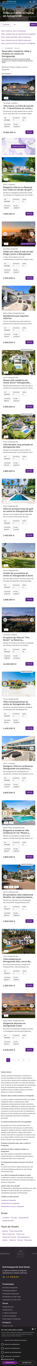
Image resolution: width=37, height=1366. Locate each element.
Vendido (4, 1240)
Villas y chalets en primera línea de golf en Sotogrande (18, 43)
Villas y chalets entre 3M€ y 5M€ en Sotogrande (16, 37)
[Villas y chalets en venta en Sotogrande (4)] (29, 1060)
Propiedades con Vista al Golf (11, 1300)
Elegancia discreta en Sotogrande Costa (14, 1024)
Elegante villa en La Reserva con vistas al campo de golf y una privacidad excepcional (18, 188)
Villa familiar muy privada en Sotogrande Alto (18, 445)
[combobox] (33, 1329)
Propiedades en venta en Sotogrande (12, 1206)
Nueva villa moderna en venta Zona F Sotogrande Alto (16, 381)
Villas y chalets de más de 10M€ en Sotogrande (16, 40)
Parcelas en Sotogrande (8, 1200)
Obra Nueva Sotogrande (9, 1287)
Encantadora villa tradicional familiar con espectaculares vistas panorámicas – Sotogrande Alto (18, 896)
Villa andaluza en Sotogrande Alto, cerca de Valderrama (16, 960)
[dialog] (18, 1346)
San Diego (14, 1217)
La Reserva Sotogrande (9, 1313)
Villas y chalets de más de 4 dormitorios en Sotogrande (18, 34)
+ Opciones (5, 24)
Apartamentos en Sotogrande (10, 1203)
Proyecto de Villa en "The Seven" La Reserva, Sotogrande (16, 638)
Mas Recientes (6, 74)
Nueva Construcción (8, 1234)
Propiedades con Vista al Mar (11, 1297)
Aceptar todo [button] (9, 1362)
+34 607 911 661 (7, 1326)
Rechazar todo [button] (26, 1362)
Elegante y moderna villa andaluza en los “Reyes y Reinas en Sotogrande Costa (18, 831)
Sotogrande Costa (8, 1221)
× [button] (35, 1329)
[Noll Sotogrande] (9, 2)
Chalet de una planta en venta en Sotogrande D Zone (18, 574)
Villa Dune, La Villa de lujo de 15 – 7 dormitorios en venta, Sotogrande (18, 107)
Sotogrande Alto (23, 1217)
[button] (32, 79)
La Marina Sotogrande (9, 1316)
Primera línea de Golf (15, 1231)
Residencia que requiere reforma (16, 317)
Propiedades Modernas (9, 1291)
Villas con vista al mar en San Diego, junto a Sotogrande (18, 252)
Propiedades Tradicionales (10, 1294)
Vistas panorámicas (23, 1237)
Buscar (33, 24)
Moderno (5, 1231)
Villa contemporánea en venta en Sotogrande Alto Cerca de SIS (16, 703)
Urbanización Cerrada (9, 1237)
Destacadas (28, 1240)
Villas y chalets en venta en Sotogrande (13, 31)
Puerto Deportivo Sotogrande (11, 1319)
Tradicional (12, 1240)
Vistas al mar (20, 1234)
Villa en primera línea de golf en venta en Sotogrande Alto (18, 510)
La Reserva (5, 1217)
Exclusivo (20, 1240)
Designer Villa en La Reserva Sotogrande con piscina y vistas (18, 767)
